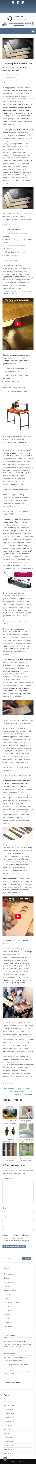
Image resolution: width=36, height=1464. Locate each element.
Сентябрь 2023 (9, 1425)
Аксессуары (9, 1083)
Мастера (9, 7)
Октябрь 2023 (9, 1421)
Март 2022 (7, 1433)
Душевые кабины (10, 1290)
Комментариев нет (11, 78)
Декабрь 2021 (9, 1441)
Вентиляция (8, 1282)
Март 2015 (7, 1453)
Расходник (18, 16)
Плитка (6, 1306)
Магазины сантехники (22, 7)
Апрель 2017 (8, 1445)
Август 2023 (8, 1429)
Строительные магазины (18, 11)
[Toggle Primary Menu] (33, 31)
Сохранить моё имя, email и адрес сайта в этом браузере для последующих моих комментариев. (16, 1238)
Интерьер (7, 1294)
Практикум (8, 1310)
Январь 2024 (8, 1409)
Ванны (6, 1278)
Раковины (7, 1314)
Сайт (4, 1226)
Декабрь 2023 (9, 1413)
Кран (6, 1298)
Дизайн (6, 1286)
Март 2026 (8, 1401)
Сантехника (8, 1322)
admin (16, 74)
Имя (4, 1208)
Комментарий (8, 1178)
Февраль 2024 (9, 1405)
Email (5, 1217)
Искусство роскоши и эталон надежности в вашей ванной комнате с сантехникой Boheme (17, 1344)
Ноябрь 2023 (8, 1417)
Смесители (8, 1326)
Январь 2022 (8, 1437)
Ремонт (6, 1318)
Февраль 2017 (9, 1449)
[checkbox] (5, 1459)
